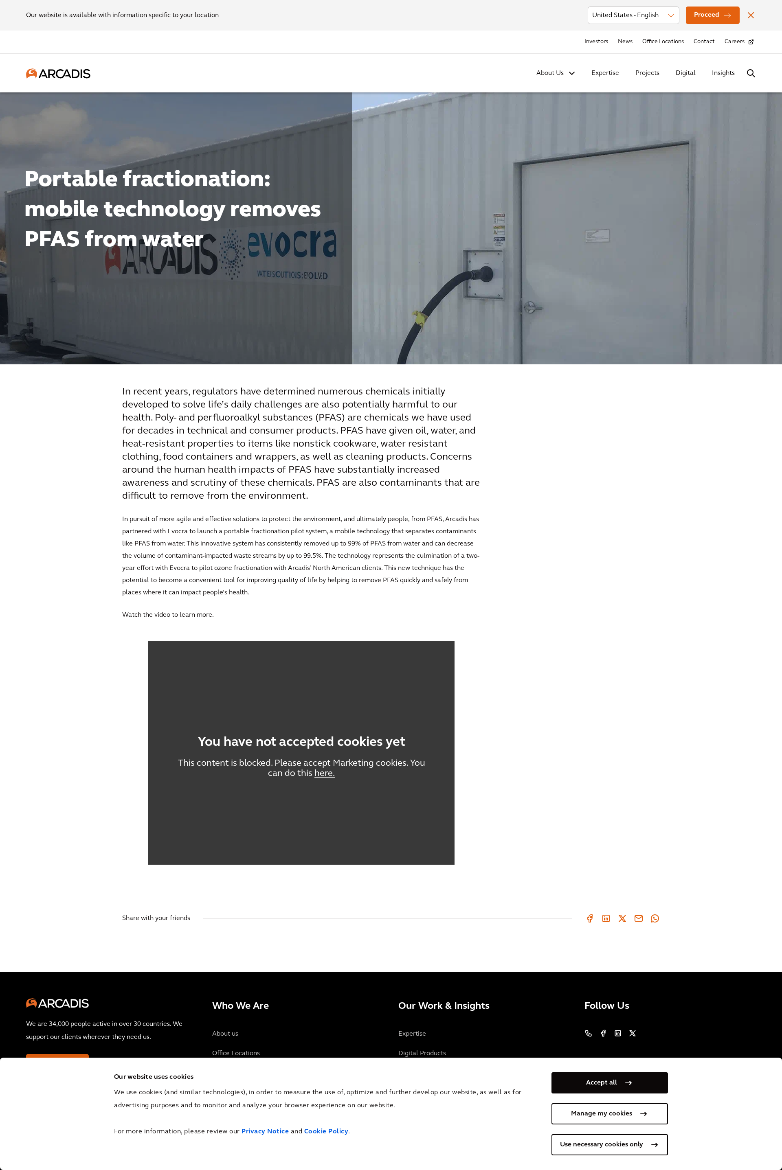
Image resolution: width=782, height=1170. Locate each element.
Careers (735, 42)
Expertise (605, 73)
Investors (596, 42)
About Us (550, 73)
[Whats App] (655, 918)
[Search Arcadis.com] (751, 73)
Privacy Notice (265, 1131)
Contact (704, 42)
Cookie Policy (326, 1131)
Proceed (706, 15)
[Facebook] (590, 918)
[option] (391, 224)
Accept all (601, 1083)
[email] (639, 918)
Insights (723, 73)
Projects (647, 73)
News (625, 42)
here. (324, 773)
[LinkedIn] (606, 918)
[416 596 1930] (588, 1033)
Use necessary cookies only (601, 1145)
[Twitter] (622, 918)
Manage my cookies (601, 1114)
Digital (686, 73)
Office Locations (663, 42)
